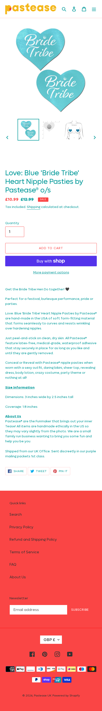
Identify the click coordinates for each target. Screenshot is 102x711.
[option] (28, 130)
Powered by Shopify (66, 695)
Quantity (12, 223)
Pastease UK (42, 695)
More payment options (51, 272)
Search (15, 514)
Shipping (33, 207)
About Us (17, 577)
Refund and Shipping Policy (33, 539)
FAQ (12, 564)
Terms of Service (24, 552)
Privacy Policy (21, 527)
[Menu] (94, 9)
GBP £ (49, 639)
